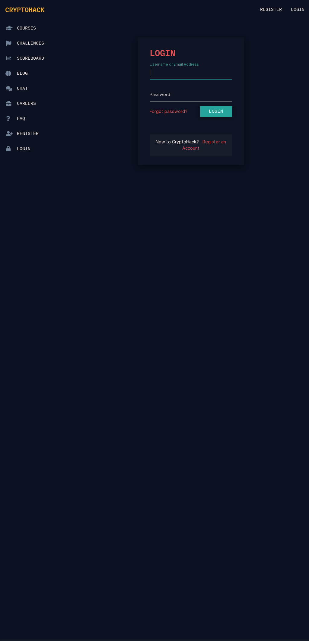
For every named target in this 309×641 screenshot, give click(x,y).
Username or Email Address (174, 64)
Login (297, 10)
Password (160, 94)
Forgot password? (168, 111)
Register (271, 10)
